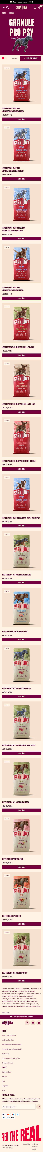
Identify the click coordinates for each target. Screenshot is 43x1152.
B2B (3, 1090)
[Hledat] (7, 7)
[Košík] (35, 7)
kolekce (11, 13)
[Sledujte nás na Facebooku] (38, 1022)
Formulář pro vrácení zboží (12, 1049)
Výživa (4, 1077)
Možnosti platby (8, 1040)
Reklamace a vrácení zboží (11, 1045)
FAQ (3, 1081)
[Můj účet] (40, 7)
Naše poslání (6, 1072)
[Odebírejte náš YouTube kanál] (32, 1022)
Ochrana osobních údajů (11, 1058)
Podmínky (5, 1054)
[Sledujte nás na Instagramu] (27, 1022)
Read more (6, 1013)
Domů (4, 13)
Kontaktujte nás (7, 1063)
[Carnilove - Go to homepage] (21, 7)
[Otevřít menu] (3, 7)
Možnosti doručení (9, 1035)
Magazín (5, 1086)
